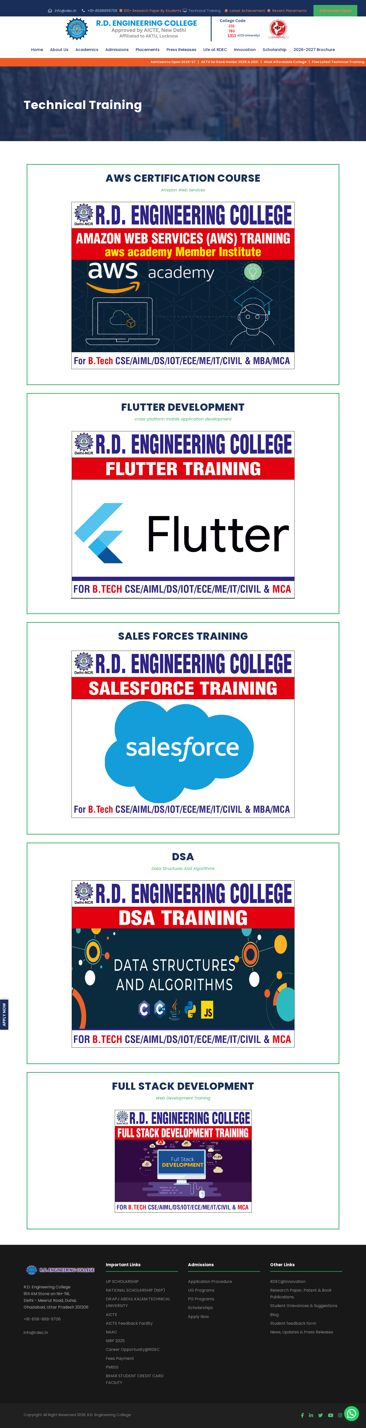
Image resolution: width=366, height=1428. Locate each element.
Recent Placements (289, 10)
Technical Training (204, 10)
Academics (86, 50)
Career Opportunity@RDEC (133, 1349)
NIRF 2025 (115, 1341)
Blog (274, 1314)
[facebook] (302, 1416)
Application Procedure (210, 1281)
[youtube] (330, 1416)
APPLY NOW (4, 1014)
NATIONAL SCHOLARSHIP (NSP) (135, 1290)
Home (37, 50)
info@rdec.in (36, 1332)
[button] (351, 1413)
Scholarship (275, 50)
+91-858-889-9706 (42, 1319)
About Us (59, 50)
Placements (148, 50)
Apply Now (198, 1316)
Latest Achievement (247, 10)
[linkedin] (311, 1416)
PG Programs (201, 1299)
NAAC (111, 1332)
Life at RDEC (215, 50)
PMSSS (112, 1367)
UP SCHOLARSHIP (122, 1281)
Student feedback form (293, 1323)
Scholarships (200, 1308)
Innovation (245, 50)
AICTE (111, 1314)
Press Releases (181, 50)
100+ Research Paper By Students (152, 10)
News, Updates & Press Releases (301, 1332)
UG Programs (201, 1290)
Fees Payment (120, 1358)
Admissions (117, 50)
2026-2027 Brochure (314, 50)
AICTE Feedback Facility (129, 1323)
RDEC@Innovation (287, 1281)
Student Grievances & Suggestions (303, 1306)
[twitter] (320, 1416)
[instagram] (340, 1416)
